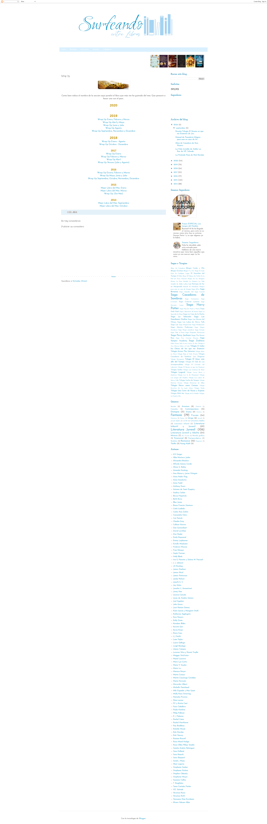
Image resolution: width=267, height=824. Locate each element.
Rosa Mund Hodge (181, 742)
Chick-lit (198, 406)
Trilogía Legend (178, 372)
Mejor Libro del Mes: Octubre (113, 206)
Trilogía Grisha (176, 370)
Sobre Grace (175, 343)
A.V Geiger (177, 454)
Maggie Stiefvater (181, 655)
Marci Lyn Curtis (180, 662)
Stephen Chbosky (180, 774)
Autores (96, 50)
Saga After (195, 289)
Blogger (142, 819)
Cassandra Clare (180, 515)
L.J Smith (177, 636)
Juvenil (200, 418)
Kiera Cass (177, 633)
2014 (176, 184)
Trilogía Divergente (177, 359)
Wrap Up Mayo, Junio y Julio (113, 176)
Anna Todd (177, 483)
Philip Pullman (179, 713)
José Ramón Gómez (181, 608)
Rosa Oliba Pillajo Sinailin (183, 745)
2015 (176, 180)
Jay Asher (177, 585)
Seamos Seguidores (190, 243)
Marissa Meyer (179, 671)
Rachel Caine (178, 719)
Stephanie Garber (180, 767)
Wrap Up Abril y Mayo (113, 122)
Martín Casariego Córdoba (184, 678)
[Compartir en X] (72, 212)
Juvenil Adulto (175, 421)
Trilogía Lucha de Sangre (189, 380)
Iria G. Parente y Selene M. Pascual (188, 560)
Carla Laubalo (179, 509)
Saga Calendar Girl (186, 292)
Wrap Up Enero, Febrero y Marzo (113, 119)
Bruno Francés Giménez (183, 505)
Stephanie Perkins (180, 771)
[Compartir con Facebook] (74, 212)
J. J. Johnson (178, 563)
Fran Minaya (178, 550)
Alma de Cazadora (178, 268)
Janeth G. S (178, 582)
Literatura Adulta (198, 421)
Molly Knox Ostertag (182, 694)
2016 (176, 176)
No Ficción (185, 435)
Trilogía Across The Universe (183, 351)
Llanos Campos (179, 649)
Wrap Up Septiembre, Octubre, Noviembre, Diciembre (113, 179)
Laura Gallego (179, 643)
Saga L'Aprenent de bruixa (189, 311)
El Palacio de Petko (193, 276)
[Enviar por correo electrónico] (68, 212)
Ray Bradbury (179, 726)
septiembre (181, 128)
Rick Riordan (178, 732)
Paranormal (178, 438)
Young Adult (185, 444)
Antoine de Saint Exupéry (184, 489)
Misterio (174, 436)
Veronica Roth (179, 796)
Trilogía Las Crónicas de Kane (193, 370)
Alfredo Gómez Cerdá (182, 464)
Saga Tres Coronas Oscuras (187, 338)
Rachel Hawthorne (180, 723)
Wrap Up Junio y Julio (113, 125)
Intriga (190, 418)
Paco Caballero (179, 707)
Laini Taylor (178, 640)
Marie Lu (177, 668)
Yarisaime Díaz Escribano (183, 799)
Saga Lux (174, 325)
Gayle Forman (179, 553)
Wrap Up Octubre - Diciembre (113, 144)
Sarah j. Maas (179, 761)
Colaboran (107, 50)
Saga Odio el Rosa (178, 332)
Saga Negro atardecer (186, 330)
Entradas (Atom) (80, 281)
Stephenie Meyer (180, 777)
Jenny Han (177, 592)
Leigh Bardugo (179, 646)
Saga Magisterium (185, 325)
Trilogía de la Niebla (192, 393)
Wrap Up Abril (114, 160)
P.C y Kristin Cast (180, 703)
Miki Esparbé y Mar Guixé (184, 691)
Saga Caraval (199, 292)
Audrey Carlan (179, 493)
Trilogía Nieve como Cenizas (184, 385)
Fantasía (176, 415)
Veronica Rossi (179, 793)
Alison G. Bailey (179, 467)
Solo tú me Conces (186, 343)
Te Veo (195, 343)
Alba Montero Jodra (181, 457)
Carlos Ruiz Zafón (180, 512)
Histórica (174, 418)
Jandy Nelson (179, 579)
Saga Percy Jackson (181, 335)
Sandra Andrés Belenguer (184, 748)
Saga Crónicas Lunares (189, 302)
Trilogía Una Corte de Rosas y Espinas (187, 391)
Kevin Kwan (178, 630)
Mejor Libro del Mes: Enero (113, 188)
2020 (176, 161)
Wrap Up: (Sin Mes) (113, 194)
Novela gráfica (198, 435)
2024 (176, 125)
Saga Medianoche (198, 325)
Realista (174, 441)
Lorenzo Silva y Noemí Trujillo (185, 652)
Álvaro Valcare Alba (181, 802)
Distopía (175, 412)
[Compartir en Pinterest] (76, 212)
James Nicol (178, 573)
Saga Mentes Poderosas (182, 327)
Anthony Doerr (179, 486)
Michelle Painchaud (181, 687)
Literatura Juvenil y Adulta (185, 433)
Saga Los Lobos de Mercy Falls (190, 322)
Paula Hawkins (179, 710)
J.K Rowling (178, 566)
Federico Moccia (180, 547)
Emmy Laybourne (180, 541)
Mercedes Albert (180, 684)
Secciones (85, 50)
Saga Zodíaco (196, 341)
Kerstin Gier (178, 627)
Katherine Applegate (182, 614)
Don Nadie (177, 534)
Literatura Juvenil (183, 429)
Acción (173, 406)
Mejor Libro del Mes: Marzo (114, 191)
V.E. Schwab (178, 790)
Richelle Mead (179, 729)
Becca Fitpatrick (180, 496)
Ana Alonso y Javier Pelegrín (185, 473)
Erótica (199, 412)
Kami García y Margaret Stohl (185, 611)
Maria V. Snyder (180, 665)
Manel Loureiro (179, 659)
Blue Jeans (177, 502)
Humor (182, 418)
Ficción (194, 415)
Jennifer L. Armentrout (182, 588)
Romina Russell (179, 739)
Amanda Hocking (180, 470)
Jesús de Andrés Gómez (183, 598)
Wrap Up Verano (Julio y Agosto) (113, 162)
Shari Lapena (178, 764)
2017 (176, 172)
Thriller (173, 444)
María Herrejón (179, 681)
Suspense (199, 441)
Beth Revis (177, 499)
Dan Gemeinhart (180, 528)
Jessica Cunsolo (179, 595)
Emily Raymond (179, 537)
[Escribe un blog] (70, 212)
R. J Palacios (178, 716)
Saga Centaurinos (192, 299)
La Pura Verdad (182, 281)
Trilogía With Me (177, 393)
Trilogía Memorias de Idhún (194, 383)
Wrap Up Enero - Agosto (113, 141)
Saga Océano (199, 330)
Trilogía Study (199, 388)
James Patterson (180, 576)
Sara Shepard (179, 758)
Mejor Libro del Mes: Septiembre (113, 203)
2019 (176, 165)
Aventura (185, 406)
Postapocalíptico (194, 438)
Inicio (63, 50)
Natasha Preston (180, 697)
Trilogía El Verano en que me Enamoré (191, 367)
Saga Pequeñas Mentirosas (194, 332)
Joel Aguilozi (178, 601)
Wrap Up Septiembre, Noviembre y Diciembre (113, 131)
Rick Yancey (178, 735)
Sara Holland (178, 751)
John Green (178, 604)
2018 (176, 168)
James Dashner (179, 569)
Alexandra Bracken (181, 461)
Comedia (174, 409)
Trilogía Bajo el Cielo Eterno (188, 354)
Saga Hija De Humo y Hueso (190, 309)
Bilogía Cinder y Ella (195, 268)
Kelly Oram (178, 620)
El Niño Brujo (181, 276)
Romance (185, 441)
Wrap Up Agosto (114, 128)
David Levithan (179, 531)
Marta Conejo (179, 675)
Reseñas (73, 50)
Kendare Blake (179, 624)
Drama (188, 412)
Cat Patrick (178, 518)
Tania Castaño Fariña (182, 786)
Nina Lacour (178, 700)
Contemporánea (191, 409)
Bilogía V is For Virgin (191, 271)
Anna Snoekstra (179, 480)
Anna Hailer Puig (180, 477)
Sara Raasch (178, 755)
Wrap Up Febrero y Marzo (113, 157)
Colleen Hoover (179, 525)
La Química (193, 281)
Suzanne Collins (179, 780)
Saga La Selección (181, 317)
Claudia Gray (178, 521)
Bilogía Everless (177, 271)
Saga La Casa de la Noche (193, 314)
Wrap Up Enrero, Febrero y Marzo (113, 173)
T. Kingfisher (178, 783)
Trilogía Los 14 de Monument (188, 375)
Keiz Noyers (178, 617)
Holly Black (177, 557)
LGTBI (185, 421)
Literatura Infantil (181, 424)
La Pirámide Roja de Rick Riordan (189, 155)
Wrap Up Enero (113, 154)
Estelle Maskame (180, 544)
